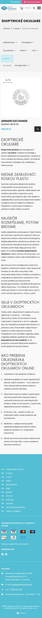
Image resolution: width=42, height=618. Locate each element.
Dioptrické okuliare (30, 28)
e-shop (9, 473)
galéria (9, 492)
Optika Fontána (14, 461)
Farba (22, 50)
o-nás (8, 477)
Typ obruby (8, 50)
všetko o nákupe (13, 511)
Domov (6, 28)
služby (8, 480)
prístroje (10, 499)
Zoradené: (7, 65)
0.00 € (28, 8)
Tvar (34, 50)
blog (8, 488)
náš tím (9, 496)
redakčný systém (11, 608)
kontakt (9, 503)
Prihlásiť (16, 2)
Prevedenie (26, 42)
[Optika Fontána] (9, 8)
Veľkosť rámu (9, 42)
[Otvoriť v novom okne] (21, 614)
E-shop (16, 28)
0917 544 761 (16, 589)
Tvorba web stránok (30, 606)
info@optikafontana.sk (22, 584)
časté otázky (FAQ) (14, 469)
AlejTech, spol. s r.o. (30, 608)
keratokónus (11, 484)
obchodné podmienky (15, 507)
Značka (6, 58)
